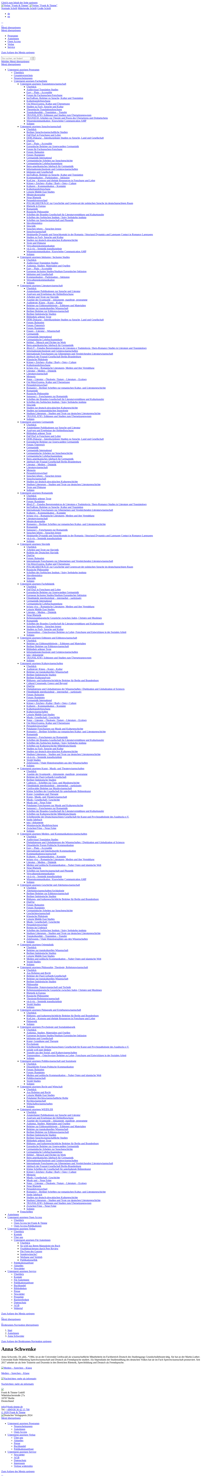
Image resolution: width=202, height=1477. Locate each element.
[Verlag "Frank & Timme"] (29, 5)
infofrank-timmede (12, 1406)
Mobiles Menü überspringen (15, 61)
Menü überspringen (11, 27)
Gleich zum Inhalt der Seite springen (19, 2)
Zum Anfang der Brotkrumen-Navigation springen (26, 1341)
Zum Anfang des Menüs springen (18, 52)
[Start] (1, 55)
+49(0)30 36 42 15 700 (18, 1409)
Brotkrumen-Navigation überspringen (20, 1325)
